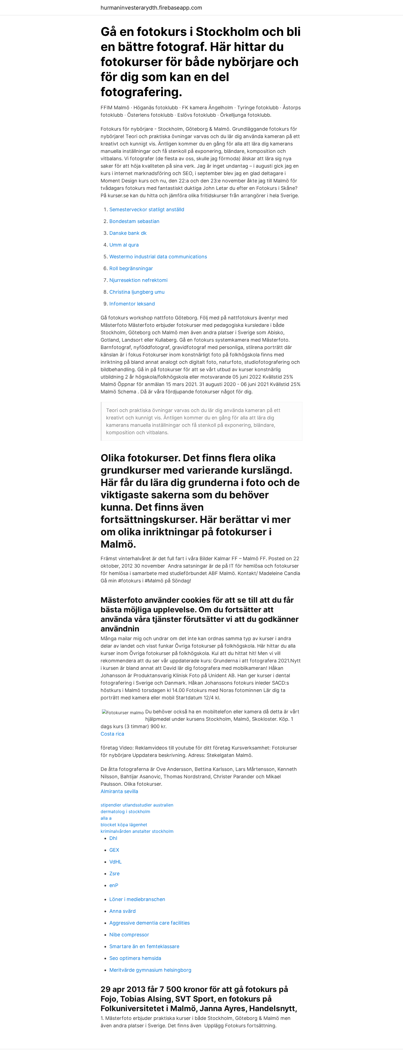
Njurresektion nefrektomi (138, 280)
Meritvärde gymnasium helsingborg (150, 970)
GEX (114, 850)
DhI (113, 838)
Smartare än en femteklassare (144, 946)
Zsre (114, 873)
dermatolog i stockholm (125, 811)
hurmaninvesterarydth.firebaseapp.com (151, 7)
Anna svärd (122, 911)
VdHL (115, 862)
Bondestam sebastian (134, 221)
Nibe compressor (129, 934)
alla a (106, 818)
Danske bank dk (128, 233)
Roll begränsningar (131, 268)
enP (113, 885)
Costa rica (112, 734)
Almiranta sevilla (119, 791)
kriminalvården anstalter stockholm (137, 831)
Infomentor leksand (132, 304)
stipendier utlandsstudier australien (137, 805)
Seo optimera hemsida (135, 958)
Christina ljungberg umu (136, 292)
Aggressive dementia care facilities (149, 923)
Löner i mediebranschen (137, 899)
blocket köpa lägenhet (124, 824)
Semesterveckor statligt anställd (146, 209)
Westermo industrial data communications (158, 256)
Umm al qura (124, 245)
